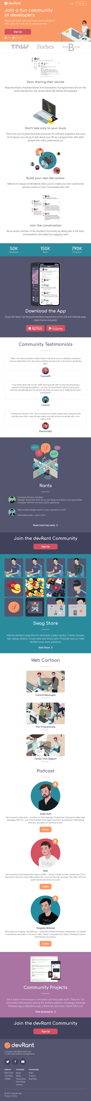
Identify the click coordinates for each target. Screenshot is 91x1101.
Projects (32, 1076)
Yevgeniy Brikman (45, 928)
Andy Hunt (45, 813)
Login (71, 3)
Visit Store (44, 647)
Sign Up (81, 3)
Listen (45, 829)
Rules (31, 1073)
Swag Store (21, 1079)
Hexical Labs (16, 1093)
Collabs (8, 1079)
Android (18, 38)
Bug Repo (33, 1079)
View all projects (44, 1011)
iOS (8, 38)
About (18, 1073)
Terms (14, 1096)
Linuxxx (45, 405)
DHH (45, 871)
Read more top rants (44, 525)
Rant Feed (9, 1073)
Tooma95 (45, 376)
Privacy (8, 1096)
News (18, 1076)
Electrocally (45, 431)
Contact (19, 1085)
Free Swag (20, 1082)
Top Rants (9, 1076)
